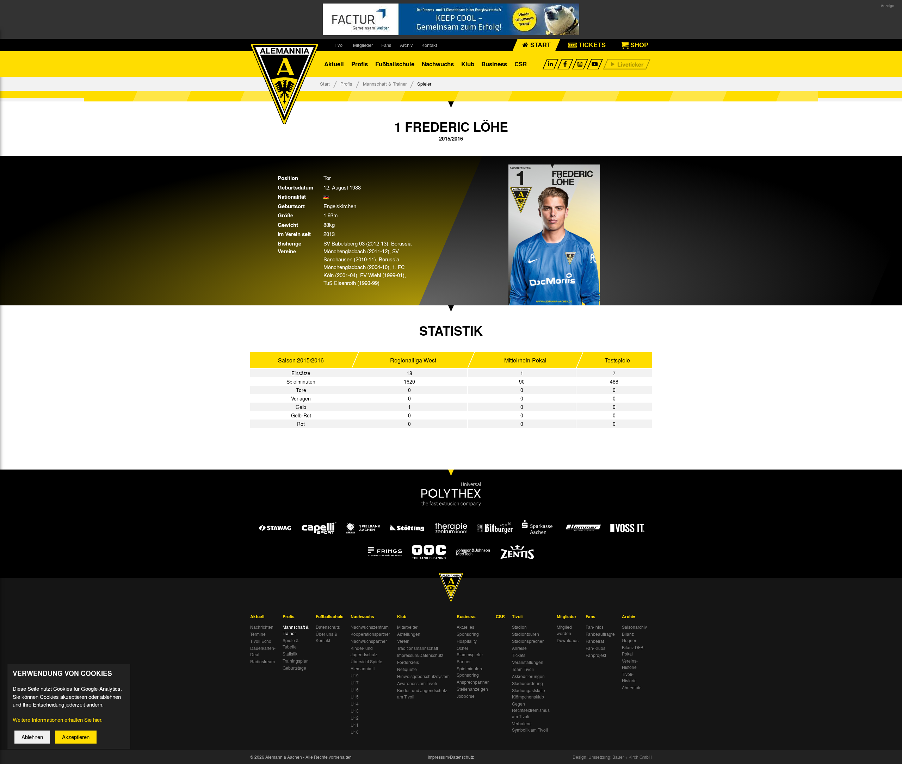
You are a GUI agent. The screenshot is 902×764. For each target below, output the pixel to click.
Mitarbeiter (407, 627)
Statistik (290, 654)
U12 (355, 718)
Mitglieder (363, 45)
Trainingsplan (296, 661)
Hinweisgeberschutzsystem (423, 676)
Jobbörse (466, 696)
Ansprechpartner (473, 682)
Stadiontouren (525, 634)
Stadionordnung (527, 683)
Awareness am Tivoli (417, 683)
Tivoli (339, 45)
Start (325, 83)
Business (494, 64)
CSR (520, 64)
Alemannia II (363, 668)
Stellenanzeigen (472, 689)
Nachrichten (261, 627)
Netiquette (407, 669)
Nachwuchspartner (369, 641)
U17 (355, 682)
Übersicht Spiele (366, 661)
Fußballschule (394, 64)
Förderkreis (408, 662)
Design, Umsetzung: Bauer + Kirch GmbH (612, 757)
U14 (355, 704)
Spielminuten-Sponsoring (470, 671)
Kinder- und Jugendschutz (364, 651)
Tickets (518, 655)
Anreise (519, 648)
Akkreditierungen (528, 676)
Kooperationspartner (370, 634)
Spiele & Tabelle (291, 643)
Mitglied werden (564, 630)
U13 (355, 711)
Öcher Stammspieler (470, 651)
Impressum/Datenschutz (420, 655)
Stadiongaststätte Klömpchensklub (528, 693)
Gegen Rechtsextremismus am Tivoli (531, 710)
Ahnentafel (632, 687)
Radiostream (262, 661)
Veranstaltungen (527, 662)
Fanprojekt (596, 655)
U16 (355, 690)
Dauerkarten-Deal (263, 651)
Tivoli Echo (260, 641)
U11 (355, 725)
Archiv (406, 45)
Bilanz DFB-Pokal (633, 650)
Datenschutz (328, 627)
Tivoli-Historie (629, 677)
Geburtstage (294, 668)
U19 (355, 675)
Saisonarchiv (634, 627)
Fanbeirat (595, 641)
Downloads (568, 640)
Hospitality (467, 641)
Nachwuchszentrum (370, 627)
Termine (258, 634)
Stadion (519, 627)
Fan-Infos (595, 627)
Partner (464, 661)
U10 (355, 732)
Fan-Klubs (595, 648)
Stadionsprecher (528, 641)
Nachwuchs (438, 64)
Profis (359, 64)
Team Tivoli (523, 669)
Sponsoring (468, 634)
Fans (386, 45)
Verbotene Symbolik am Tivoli (530, 726)
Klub (467, 64)
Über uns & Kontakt (326, 637)
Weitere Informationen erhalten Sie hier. (58, 719)
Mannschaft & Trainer (385, 83)
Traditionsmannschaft (417, 648)
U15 (355, 697)
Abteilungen (408, 634)
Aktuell (334, 64)
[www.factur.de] (451, 19)
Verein (403, 641)
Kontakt (429, 45)
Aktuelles (465, 627)
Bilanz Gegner (629, 637)
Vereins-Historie (630, 664)
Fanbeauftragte (600, 634)
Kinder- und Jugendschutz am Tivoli (422, 693)
